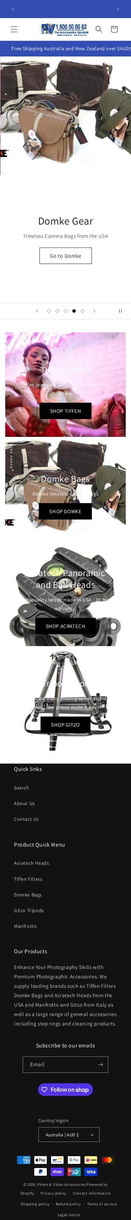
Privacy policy (53, 1193)
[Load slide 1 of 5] (49, 311)
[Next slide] (94, 311)
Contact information (92, 1193)
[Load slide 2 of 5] (57, 311)
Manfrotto (25, 926)
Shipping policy (35, 1204)
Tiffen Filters (28, 879)
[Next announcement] (118, 9)
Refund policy (68, 1204)
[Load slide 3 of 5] (65, 311)
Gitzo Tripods (29, 910)
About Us (24, 803)
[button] (14, 29)
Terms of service (102, 1204)
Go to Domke (65, 255)
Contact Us (26, 819)
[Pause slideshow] (123, 311)
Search (21, 788)
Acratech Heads (31, 863)
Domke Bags (28, 895)
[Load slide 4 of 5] (74, 311)
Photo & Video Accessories (61, 1184)
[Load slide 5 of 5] (82, 311)
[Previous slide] (37, 311)
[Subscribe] (100, 1064)
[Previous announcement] (13, 9)
